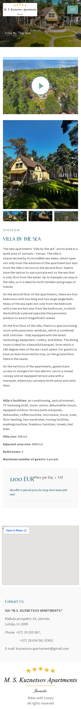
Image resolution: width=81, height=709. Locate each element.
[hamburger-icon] (72, 10)
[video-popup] (40, 85)
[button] (7, 165)
